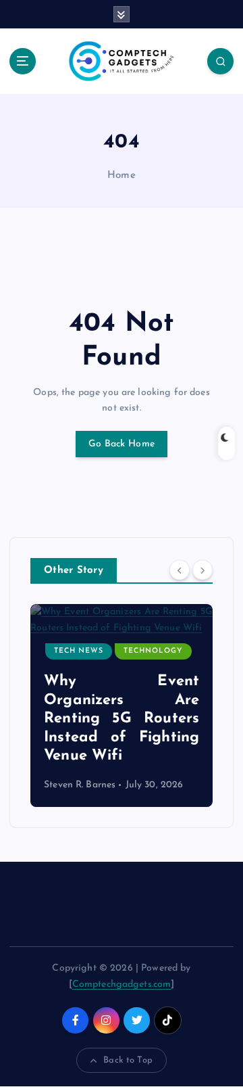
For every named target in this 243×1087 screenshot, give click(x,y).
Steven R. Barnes (79, 785)
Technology (153, 651)
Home (121, 175)
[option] (121, 705)
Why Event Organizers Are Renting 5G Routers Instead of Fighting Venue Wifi (121, 719)
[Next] (202, 569)
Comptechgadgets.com (121, 984)
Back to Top (128, 1060)
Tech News (78, 651)
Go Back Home (121, 444)
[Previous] (179, 569)
